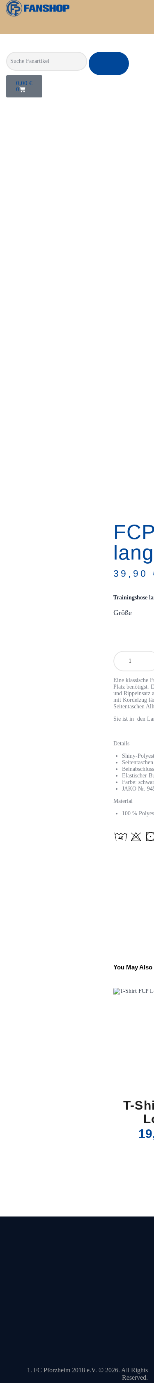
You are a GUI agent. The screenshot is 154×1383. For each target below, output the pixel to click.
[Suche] (109, 63)
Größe (122, 612)
